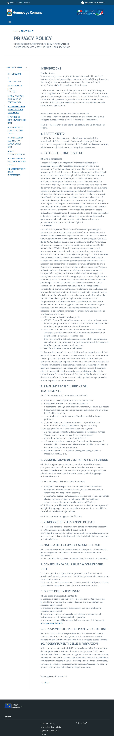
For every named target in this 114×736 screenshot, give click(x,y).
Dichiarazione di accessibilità (51, 727)
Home (16, 31)
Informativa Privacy (48, 723)
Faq (9, 21)
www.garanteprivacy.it (51, 623)
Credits (43, 734)
